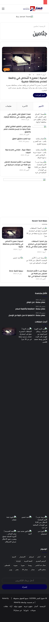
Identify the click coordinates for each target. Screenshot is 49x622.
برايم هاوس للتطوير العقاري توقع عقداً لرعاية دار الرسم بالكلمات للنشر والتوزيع (17, 129)
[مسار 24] (33, 8)
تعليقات (8, 106)
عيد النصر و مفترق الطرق (21, 138)
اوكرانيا (18, 561)
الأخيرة (25, 106)
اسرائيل (31, 557)
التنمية (14, 557)
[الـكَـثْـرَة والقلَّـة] (9, 520)
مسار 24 (25, 569)
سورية (15, 565)
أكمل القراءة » (40, 95)
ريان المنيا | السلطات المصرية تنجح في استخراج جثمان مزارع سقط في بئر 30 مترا (36, 245)
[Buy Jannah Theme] (24, 16)
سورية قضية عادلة (16, 271)
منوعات (33, 610)
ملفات (6, 606)
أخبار (38, 557)
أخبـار (36, 606)
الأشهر (41, 106)
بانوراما (26, 610)
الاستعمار (22, 557)
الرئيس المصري (41, 561)
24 (45, 557)
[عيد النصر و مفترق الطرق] (39, 142)
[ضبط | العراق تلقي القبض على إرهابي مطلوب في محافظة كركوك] (39, 118)
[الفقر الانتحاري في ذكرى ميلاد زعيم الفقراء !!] (24, 534)
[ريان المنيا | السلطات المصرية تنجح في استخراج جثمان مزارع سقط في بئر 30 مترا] (36, 233)
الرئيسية (42, 26)
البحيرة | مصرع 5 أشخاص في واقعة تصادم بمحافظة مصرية (27, 80)
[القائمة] (3, 9)
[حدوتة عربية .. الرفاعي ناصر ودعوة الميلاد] (39, 153)
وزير (10, 569)
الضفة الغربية (28, 561)
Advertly (5, 598)
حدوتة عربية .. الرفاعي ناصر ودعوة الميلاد (18, 151)
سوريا (23, 565)
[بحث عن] (46, 9)
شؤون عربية (28, 606)
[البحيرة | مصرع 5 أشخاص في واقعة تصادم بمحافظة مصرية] (12, 233)
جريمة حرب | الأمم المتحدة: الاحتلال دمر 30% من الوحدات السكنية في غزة (17, 164)
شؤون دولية (18, 606)
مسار (33, 569)
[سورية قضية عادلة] (12, 262)
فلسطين (7, 565)
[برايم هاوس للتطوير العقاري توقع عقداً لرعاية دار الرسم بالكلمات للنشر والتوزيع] (39, 129)
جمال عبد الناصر (40, 565)
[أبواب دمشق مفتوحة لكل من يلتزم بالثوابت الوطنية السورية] (40, 534)
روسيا (30, 565)
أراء (11, 606)
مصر (17, 569)
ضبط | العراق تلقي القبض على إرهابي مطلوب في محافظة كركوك (17, 116)
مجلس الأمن (42, 569)
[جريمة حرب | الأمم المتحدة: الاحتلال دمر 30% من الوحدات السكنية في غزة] (39, 167)
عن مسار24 (17, 610)
